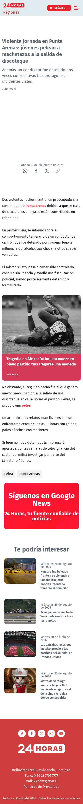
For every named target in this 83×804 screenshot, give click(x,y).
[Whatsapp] (25, 170)
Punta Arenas (29, 473)
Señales (59, 8)
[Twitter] (47, 170)
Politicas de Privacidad (42, 786)
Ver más (12, 374)
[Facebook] (36, 170)
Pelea (8, 473)
